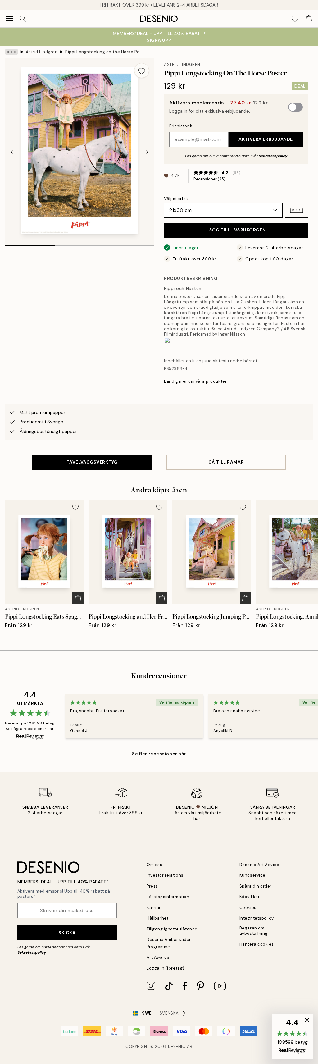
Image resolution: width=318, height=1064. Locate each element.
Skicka (66, 932)
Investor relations (165, 875)
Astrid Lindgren (42, 51)
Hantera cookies (256, 944)
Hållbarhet (157, 918)
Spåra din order (255, 886)
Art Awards (158, 957)
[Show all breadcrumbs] (11, 52)
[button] (296, 210)
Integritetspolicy (256, 918)
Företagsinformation (168, 896)
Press (152, 886)
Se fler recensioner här (159, 753)
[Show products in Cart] (309, 18)
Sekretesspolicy (273, 155)
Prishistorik (180, 126)
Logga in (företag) (165, 968)
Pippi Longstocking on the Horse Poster (102, 51)
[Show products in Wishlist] (295, 18)
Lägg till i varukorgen (236, 230)
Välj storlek (176, 198)
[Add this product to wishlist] (141, 70)
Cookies (248, 907)
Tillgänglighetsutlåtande (172, 929)
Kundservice (252, 875)
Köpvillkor (249, 896)
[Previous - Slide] (12, 152)
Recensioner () (209, 179)
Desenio (177, 1046)
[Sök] (23, 18)
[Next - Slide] (147, 152)
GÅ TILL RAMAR (226, 462)
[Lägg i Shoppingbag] (78, 598)
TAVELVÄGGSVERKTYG (92, 462)
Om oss (154, 864)
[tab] (30, 243)
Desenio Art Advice (259, 864)
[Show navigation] (9, 18)
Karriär (154, 907)
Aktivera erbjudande (265, 139)
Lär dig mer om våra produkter (195, 381)
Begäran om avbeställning (253, 930)
